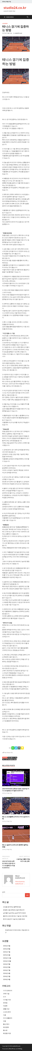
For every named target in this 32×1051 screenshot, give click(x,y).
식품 (4, 1015)
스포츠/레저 (5, 23)
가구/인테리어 (7, 990)
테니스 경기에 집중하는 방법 (9, 759)
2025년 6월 (6, 955)
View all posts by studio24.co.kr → (20, 882)
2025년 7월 (6, 952)
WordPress (12, 1048)
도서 (4, 996)
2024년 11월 (7, 958)
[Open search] (27, 17)
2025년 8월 (6, 949)
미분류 (5, 1006)
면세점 (5, 1003)
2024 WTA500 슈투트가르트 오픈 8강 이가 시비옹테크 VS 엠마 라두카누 (15, 790)
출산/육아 (6, 1024)
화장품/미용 (7, 1033)
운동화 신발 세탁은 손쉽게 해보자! (14, 910)
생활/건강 (6, 1009)
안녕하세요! (9, 930)
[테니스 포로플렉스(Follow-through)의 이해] (16, 806)
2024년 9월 (6, 964)
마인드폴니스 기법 (12, 757)
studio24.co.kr (15, 7)
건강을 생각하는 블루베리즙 (12, 907)
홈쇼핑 (5, 1030)
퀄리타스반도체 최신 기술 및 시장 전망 (15, 916)
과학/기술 (6, 993)
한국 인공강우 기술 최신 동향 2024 (14, 919)
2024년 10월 (7, 961)
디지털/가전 (7, 999)
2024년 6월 (6, 973)
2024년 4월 (6, 979)
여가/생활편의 (7, 1018)
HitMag (20, 1048)
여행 (4, 1021)
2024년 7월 (6, 970)
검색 (3, 892)
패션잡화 (6, 1027)
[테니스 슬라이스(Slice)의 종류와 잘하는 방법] (16, 834)
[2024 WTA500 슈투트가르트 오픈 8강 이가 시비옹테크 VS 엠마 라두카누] (16, 778)
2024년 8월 (6, 967)
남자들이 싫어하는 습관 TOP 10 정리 (14, 913)
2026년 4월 (6, 946)
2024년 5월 (6, 976)
